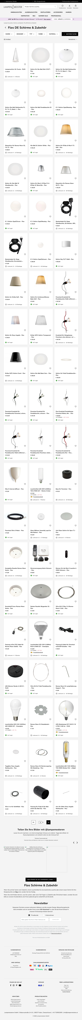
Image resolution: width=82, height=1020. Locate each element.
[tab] (9, 34)
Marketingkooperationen (15, 1006)
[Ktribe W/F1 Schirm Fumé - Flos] (16, 365)
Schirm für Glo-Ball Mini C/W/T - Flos (40, 70)
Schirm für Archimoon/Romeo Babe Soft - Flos (39, 298)
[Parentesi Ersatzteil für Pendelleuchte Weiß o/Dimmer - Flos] (66, 289)
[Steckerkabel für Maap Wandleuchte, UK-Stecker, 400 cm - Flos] (66, 213)
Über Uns (66, 985)
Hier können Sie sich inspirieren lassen (40, 879)
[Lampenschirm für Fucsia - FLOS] (16, 61)
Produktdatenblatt (38, 497)
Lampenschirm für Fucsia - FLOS (15, 69)
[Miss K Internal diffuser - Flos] (16, 482)
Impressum (66, 986)
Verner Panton (41, 1001)
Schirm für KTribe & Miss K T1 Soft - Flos (65, 146)
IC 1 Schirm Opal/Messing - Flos (40, 221)
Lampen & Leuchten (8, 23)
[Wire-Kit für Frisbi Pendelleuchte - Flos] (41, 678)
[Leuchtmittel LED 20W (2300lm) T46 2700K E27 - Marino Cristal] (41, 482)
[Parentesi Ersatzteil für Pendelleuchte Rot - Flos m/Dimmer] (66, 442)
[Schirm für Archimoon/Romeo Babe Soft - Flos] (41, 289)
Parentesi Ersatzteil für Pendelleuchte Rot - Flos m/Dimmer (63, 452)
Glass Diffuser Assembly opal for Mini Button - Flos (40, 531)
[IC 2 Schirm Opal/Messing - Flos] (66, 99)
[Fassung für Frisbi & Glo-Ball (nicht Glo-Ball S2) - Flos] (41, 798)
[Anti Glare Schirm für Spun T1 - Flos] (66, 522)
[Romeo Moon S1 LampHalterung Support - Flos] (66, 678)
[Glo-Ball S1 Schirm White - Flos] (41, 137)
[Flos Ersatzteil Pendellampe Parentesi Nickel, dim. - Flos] (66, 403)
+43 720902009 (15, 953)
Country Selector (66, 991)
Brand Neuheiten (16, 1002)
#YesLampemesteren (15, 999)
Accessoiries (41, 1004)
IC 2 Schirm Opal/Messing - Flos (66, 107)
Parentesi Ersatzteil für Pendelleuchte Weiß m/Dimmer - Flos (15, 452)
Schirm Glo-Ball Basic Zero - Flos (40, 373)
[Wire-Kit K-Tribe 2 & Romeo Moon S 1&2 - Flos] (66, 598)
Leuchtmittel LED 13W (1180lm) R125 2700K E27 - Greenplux (40, 645)
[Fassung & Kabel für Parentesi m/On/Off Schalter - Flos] (66, 637)
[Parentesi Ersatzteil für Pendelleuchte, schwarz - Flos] (41, 403)
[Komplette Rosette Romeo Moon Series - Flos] (16, 560)
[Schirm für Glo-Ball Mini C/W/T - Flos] (41, 61)
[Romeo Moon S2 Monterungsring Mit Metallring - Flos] (41, 759)
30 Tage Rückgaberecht (15, 967)
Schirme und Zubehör (18, 23)
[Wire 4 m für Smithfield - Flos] (16, 798)
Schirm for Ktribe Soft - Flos (14, 297)
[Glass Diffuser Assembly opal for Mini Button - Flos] (41, 522)
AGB (66, 988)
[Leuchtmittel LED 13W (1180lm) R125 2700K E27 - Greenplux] (41, 637)
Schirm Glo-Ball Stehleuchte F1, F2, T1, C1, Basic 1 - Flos (15, 108)
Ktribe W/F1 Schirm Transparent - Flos (40, 336)
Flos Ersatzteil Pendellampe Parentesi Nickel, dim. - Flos (64, 412)
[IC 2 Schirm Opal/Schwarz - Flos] (41, 250)
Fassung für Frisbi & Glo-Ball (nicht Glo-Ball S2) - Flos (39, 807)
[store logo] (13, 7)
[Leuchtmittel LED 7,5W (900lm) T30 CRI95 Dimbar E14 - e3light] (66, 759)
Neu (34, 16)
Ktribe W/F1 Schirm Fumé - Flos (15, 373)
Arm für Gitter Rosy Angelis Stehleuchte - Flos (64, 807)
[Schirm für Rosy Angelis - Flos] (16, 327)
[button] (25, 64)
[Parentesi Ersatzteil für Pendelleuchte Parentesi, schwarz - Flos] (16, 403)
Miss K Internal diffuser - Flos (14, 489)
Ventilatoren (45, 12)
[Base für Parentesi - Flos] (66, 482)
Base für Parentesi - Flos (63, 489)
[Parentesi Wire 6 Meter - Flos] (16, 522)
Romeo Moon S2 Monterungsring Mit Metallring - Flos (40, 767)
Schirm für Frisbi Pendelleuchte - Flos (66, 374)
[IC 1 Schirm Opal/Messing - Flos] (41, 213)
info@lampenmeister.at (15, 954)
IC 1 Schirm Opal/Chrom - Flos (14, 221)
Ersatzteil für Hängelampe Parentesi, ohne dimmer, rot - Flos (65, 336)
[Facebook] (10, 985)
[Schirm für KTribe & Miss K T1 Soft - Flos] (66, 137)
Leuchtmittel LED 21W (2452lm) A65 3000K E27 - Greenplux (15, 725)
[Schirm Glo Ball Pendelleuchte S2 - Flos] (41, 99)
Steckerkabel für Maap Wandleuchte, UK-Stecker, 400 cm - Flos (65, 222)
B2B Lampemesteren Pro (15, 1004)
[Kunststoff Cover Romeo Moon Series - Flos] (16, 598)
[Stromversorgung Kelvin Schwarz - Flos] (41, 560)
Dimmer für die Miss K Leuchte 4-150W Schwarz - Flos (66, 569)
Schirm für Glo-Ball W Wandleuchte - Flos (12, 184)
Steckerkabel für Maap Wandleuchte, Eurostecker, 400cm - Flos (13, 260)
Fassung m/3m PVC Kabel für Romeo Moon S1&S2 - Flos (14, 645)
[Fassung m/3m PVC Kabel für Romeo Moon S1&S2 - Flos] (16, 637)
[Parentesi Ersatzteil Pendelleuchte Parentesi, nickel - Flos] (41, 442)
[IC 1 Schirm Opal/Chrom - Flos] (16, 213)
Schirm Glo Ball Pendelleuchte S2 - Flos (40, 108)
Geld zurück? (66, 956)
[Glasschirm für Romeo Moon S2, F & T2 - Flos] (16, 137)
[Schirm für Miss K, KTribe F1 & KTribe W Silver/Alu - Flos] (41, 175)
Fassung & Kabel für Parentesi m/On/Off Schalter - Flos (65, 645)
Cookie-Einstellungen (16, 1001)
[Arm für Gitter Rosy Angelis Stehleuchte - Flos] (66, 798)
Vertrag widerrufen (66, 958)
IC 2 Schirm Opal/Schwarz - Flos (40, 259)
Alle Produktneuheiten (41, 1006)
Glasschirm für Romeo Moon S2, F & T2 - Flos (15, 146)
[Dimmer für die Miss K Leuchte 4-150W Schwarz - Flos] (66, 560)
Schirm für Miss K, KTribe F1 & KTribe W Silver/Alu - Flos (39, 184)
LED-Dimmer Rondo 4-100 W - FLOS (15, 687)
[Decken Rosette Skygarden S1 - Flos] (41, 598)
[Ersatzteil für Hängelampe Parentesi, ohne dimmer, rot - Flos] (66, 327)
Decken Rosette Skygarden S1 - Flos (40, 607)
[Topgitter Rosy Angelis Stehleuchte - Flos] (16, 759)
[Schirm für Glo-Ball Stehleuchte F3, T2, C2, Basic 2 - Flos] (66, 61)
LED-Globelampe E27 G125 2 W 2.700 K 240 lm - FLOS (66, 725)
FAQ (16, 956)
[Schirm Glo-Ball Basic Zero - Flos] (41, 365)
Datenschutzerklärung (56, 933)
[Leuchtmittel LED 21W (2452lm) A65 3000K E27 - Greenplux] (16, 717)
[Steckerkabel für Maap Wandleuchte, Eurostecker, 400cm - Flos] (16, 250)
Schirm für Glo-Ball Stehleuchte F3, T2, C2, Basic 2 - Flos (66, 70)
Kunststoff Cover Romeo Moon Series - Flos (15, 607)
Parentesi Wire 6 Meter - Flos (14, 530)
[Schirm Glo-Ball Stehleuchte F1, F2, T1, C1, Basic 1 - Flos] (16, 99)
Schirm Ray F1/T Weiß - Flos (65, 259)
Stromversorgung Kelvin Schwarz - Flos (40, 569)
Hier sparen (47, 19)
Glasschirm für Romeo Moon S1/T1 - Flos (65, 184)
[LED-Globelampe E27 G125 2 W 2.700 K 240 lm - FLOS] (66, 717)
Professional (56, 16)
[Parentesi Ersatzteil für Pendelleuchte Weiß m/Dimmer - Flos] (16, 442)
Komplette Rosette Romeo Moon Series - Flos (15, 569)
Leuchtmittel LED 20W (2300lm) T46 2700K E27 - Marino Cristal (40, 490)
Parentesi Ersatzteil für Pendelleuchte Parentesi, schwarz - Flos (15, 412)
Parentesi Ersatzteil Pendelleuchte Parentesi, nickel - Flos (40, 452)
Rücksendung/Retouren (66, 954)
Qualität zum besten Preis (41, 1002)
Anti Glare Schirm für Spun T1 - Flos (66, 531)
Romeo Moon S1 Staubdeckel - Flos (40, 725)
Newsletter (15, 965)
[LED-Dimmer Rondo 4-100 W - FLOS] (16, 678)
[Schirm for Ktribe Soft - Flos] (16, 289)
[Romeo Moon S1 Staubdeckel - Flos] (41, 717)
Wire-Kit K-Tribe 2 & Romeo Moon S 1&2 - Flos (64, 607)
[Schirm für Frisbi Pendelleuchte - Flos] (66, 365)
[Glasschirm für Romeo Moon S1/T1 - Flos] (66, 175)
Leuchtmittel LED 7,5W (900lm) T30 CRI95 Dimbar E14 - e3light (66, 767)
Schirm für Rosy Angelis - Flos (14, 335)
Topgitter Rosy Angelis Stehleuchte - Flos (12, 767)
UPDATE (62, 19)
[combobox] (40, 6)
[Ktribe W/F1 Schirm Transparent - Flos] (41, 327)
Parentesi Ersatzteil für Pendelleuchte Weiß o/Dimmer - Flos (66, 298)
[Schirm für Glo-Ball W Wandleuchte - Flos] (16, 175)
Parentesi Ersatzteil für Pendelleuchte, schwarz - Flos (39, 412)
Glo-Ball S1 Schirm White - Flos (40, 145)
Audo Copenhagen (41, 999)
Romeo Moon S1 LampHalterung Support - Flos (66, 687)
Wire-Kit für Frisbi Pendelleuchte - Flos (40, 687)
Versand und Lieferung (66, 953)
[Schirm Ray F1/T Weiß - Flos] (66, 250)
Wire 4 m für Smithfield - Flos (14, 806)
